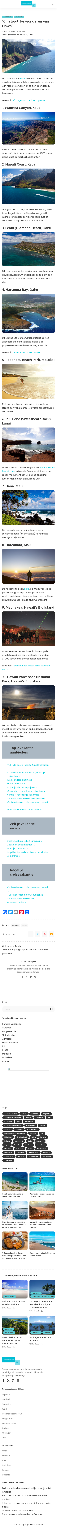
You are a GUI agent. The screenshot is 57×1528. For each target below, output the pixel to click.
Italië (30, 1141)
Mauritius (8, 1153)
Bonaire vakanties (11, 1024)
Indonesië (19, 1141)
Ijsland (7, 1141)
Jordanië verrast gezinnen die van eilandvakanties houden (40, 1224)
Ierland (43, 1137)
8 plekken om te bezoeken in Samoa (22, 1514)
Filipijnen (8, 1137)
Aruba (5, 1061)
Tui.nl (4, 1409)
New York (9, 1332)
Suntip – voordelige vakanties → (24, 794)
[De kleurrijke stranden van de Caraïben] (15, 1289)
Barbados (29, 1121)
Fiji (42, 1133)
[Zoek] (53, 4)
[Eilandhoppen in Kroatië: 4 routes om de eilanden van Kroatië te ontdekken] (15, 1210)
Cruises (5, 1428)
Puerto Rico (34, 1153)
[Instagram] (35, 977)
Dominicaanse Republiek (14, 1133)
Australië (39, 1118)
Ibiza (4, 1046)
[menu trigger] (4, 4)
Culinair (7, 1129)
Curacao (6, 1027)
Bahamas (8, 1121)
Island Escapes (8, 31)
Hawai (23, 78)
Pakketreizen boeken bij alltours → (26, 809)
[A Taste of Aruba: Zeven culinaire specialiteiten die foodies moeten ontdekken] (15, 1240)
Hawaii (19, 17)
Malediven (7, 1057)
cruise (42, 1125)
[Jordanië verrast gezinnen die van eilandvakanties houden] (42, 1210)
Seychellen (8, 1157)
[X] (26, 977)
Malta (30, 1149)
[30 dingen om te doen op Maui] (42, 1325)
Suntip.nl (6, 1399)
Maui (26, 588)
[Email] (51, 934)
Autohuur (6, 1433)
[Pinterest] (44, 934)
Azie (49, 1118)
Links (4, 1437)
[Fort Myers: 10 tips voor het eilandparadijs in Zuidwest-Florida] (42, 1289)
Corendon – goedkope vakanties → (26, 791)
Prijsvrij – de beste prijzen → (22, 787)
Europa (33, 1133)
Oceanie (20, 1153)
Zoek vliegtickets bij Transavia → (24, 841)
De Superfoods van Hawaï (26, 352)
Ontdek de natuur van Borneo (18, 1510)
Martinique (41, 1149)
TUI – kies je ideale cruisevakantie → (26, 894)
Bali (18, 1121)
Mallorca (19, 1149)
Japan (7, 1145)
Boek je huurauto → (17, 848)
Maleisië (7, 1149)
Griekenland (22, 1137)
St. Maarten (33, 1157)
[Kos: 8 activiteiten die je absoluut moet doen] (15, 1181)
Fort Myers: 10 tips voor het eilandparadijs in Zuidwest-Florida (41, 1304)
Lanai (12, 471)
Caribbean (30, 1125)
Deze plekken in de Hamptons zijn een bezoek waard (12, 1340)
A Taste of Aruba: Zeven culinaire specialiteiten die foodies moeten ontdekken (14, 1255)
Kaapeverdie (9, 1031)
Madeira (6, 1053)
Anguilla (46, 1114)
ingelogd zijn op (20, 949)
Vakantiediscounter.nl (12, 1414)
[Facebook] (30, 934)
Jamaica (6, 1038)
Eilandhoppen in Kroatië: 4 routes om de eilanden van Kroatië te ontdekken (14, 1224)
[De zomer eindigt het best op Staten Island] (42, 1240)
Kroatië (17, 1145)
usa (25, 925)
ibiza (34, 1137)
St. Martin (47, 1157)
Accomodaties (10, 1114)
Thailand (8, 1160)
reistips (46, 1153)
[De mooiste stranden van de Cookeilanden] (42, 1181)
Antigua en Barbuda (12, 1118)
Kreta (5, 1050)
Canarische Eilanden (13, 1125)
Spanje (21, 1157)
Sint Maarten (9, 1035)
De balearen (32, 1129)
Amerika (7, 17)
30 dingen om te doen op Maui (28, 100)
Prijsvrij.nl (6, 1394)
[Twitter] (37, 934)
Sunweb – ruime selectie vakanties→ (27, 798)
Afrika (24, 1114)
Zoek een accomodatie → (21, 844)
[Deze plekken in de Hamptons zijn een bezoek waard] (15, 1325)
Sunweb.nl (6, 1404)
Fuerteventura (10, 1042)
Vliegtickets (8, 1418)
